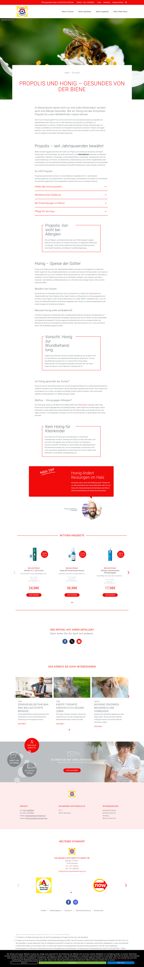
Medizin (97, 701)
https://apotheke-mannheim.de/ (36, 818)
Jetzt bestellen (34, 595)
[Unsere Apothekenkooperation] (44, 885)
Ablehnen (24, 962)
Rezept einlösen (117, 2)
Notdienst (106, 2)
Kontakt (43, 910)
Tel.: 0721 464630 (72, 866)
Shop (99, 2)
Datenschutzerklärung (83, 910)
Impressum (68, 910)
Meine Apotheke (84, 12)
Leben (66, 73)
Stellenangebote (55, 910)
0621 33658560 (88, 2)
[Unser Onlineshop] (100, 885)
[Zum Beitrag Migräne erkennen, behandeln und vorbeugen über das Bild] (110, 687)
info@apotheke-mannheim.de (35, 816)
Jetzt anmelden (72, 770)
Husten (91, 293)
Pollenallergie (82, 405)
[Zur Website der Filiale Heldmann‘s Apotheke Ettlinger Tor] (72, 851)
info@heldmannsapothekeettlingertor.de (72, 871)
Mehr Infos (120, 962)
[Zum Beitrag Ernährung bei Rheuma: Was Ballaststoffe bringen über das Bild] (34, 687)
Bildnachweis (98, 910)
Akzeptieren (72, 962)
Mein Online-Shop (120, 12)
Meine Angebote (102, 12)
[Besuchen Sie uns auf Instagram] (75, 902)
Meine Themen (68, 12)
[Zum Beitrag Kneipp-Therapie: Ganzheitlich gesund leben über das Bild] (72, 687)
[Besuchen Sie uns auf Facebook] (68, 902)
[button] (129, 571)
